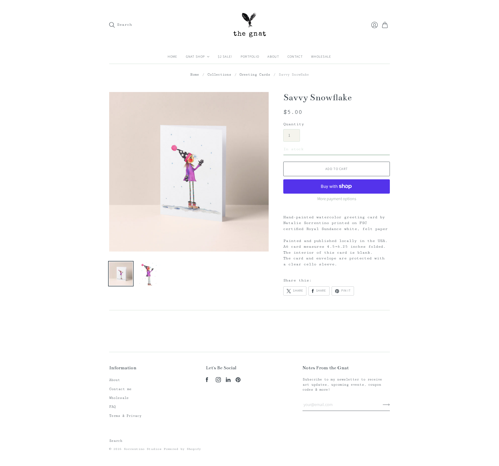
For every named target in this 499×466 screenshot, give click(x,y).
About (273, 56)
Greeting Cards (255, 75)
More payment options (336, 199)
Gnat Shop (195, 56)
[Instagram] (218, 381)
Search (115, 441)
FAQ (112, 407)
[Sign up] (386, 405)
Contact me (120, 389)
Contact (295, 56)
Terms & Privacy (125, 416)
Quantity (293, 124)
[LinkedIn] (228, 381)
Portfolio (250, 56)
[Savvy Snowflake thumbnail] (121, 273)
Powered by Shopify (182, 449)
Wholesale (321, 56)
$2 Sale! (225, 56)
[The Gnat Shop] (249, 24)
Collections (219, 75)
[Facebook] (207, 381)
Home (172, 56)
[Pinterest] (238, 381)
